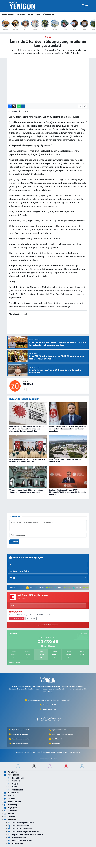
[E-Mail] (24, 389)
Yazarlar (12, 799)
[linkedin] (82, 766)
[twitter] (34, 766)
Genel (48, 37)
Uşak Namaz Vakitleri (20, 734)
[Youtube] (54, 719)
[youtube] (66, 766)
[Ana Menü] (86, 6)
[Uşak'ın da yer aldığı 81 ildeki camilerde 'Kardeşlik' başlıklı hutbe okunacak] (28, 477)
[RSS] (59, 719)
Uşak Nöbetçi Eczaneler (21, 730)
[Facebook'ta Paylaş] (10, 106)
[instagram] (50, 766)
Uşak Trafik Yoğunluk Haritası (62, 734)
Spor (38, 14)
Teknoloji (76, 752)
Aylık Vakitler (15, 662)
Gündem (21, 14)
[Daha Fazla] (23, 106)
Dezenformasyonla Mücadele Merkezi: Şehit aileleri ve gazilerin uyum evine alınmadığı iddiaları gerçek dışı (26, 429)
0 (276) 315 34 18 (18, 618)
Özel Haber (48, 14)
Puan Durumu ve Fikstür (21, 739)
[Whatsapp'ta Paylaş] (19, 106)
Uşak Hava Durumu (59, 730)
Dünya (32, 752)
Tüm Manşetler (57, 739)
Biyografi (12, 808)
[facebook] (18, 766)
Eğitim (53, 752)
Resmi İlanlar (8, 14)
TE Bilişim (53, 759)
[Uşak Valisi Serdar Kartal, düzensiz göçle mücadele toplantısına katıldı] (28, 446)
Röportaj (60, 752)
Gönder (14, 542)
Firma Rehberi (14, 802)
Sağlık (30, 14)
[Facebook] (37, 719)
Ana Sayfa (12, 772)
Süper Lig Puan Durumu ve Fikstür (27, 835)
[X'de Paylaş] (14, 106)
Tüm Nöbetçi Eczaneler (49, 625)
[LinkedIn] (50, 719)
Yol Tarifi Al (31, 618)
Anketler (12, 811)
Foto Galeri (13, 793)
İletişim (11, 817)
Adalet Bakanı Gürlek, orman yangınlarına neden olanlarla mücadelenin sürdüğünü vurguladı (67, 429)
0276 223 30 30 (49, 705)
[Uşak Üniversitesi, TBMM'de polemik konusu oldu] (68, 446)
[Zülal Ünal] (15, 386)
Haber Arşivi (56, 743)
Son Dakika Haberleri (20, 743)
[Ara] (83, 6)
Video (11, 796)
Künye (11, 814)
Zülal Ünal (14, 111)
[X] (42, 719)
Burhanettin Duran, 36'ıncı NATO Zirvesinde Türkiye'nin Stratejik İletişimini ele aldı (67, 492)
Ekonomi (68, 752)
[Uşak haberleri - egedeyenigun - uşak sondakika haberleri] (22, 5)
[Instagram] (46, 719)
